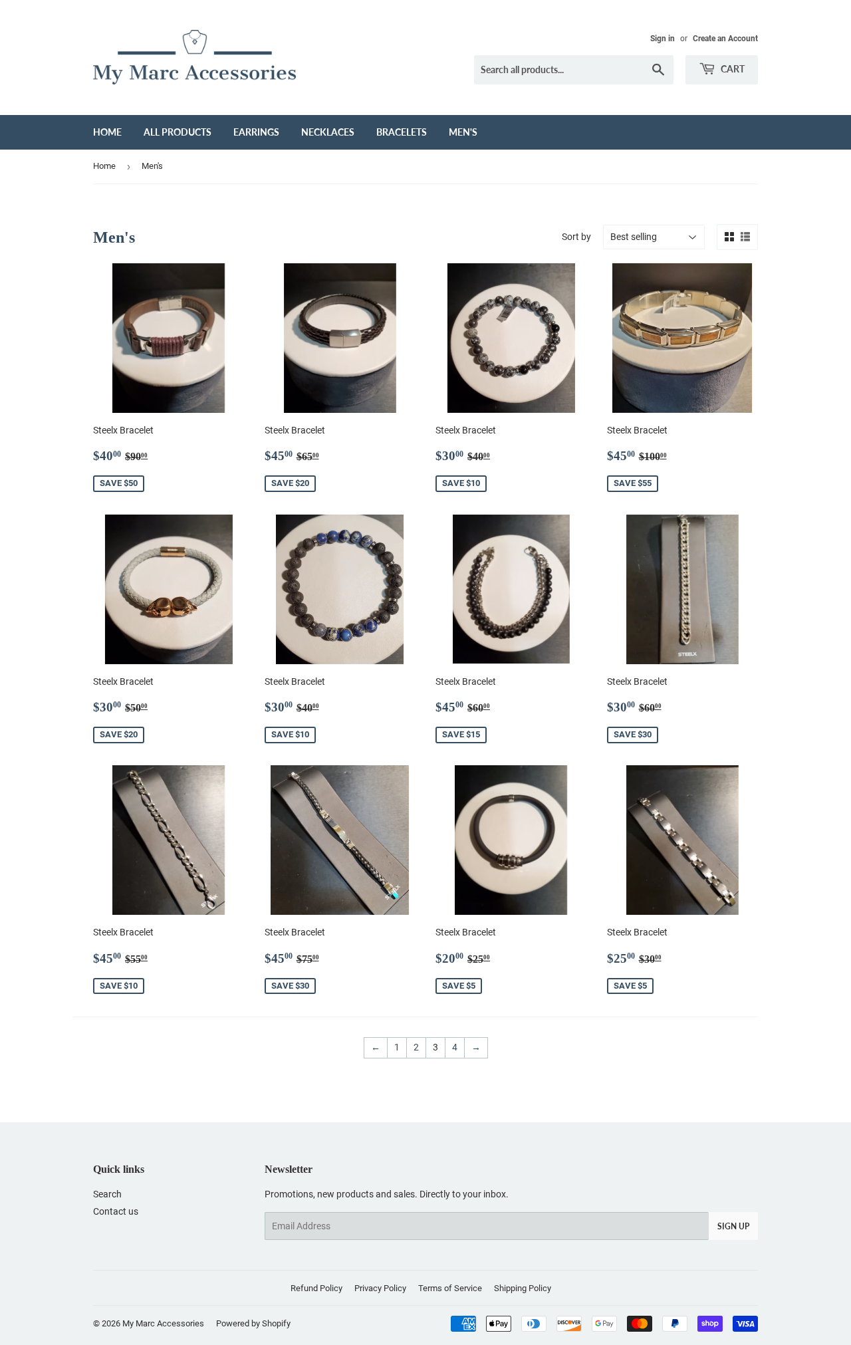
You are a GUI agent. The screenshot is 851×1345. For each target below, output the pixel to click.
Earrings (256, 132)
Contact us (115, 1211)
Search (107, 1194)
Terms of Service (450, 1288)
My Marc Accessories (163, 1323)
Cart (732, 68)
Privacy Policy (380, 1288)
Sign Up (733, 1226)
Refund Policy (316, 1288)
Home (107, 132)
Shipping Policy (522, 1288)
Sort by (576, 236)
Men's (463, 132)
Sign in (662, 38)
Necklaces (327, 132)
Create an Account (725, 38)
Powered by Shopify (253, 1323)
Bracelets (401, 132)
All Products (177, 132)
